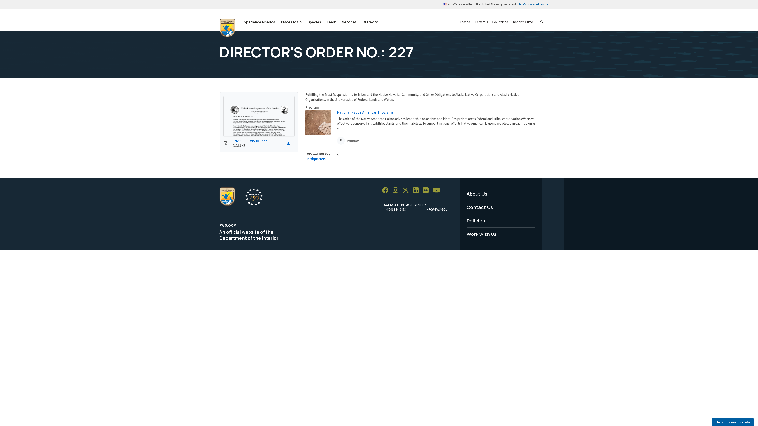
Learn (331, 22)
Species (314, 22)
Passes (465, 22)
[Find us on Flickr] (427, 190)
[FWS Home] (227, 28)
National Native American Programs (365, 112)
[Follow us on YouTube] (438, 190)
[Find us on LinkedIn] (417, 190)
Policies (476, 220)
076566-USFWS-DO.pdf (250, 141)
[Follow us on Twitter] (407, 190)
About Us (477, 194)
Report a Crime (523, 22)
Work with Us (482, 234)
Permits (480, 22)
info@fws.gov (436, 209)
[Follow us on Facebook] (386, 190)
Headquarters (315, 159)
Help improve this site (733, 422)
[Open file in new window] (225, 144)
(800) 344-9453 (396, 209)
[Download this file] (289, 143)
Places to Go (291, 22)
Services (349, 22)
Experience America (258, 22)
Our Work (370, 22)
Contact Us (480, 207)
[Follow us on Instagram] (397, 190)
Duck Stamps (499, 22)
